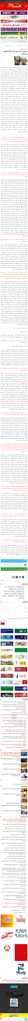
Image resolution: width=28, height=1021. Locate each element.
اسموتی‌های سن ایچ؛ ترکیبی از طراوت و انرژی (11, 810)
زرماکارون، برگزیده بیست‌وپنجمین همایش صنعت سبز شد (10, 759)
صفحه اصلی (24, 41)
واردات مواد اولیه (12, 586)
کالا (15, 589)
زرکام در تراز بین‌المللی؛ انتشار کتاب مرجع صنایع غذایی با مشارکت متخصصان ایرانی (14, 896)
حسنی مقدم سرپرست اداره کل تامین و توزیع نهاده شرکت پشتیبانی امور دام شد (14, 702)
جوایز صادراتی (21, 596)
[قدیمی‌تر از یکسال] (24, 807)
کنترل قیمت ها (21, 589)
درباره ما (21, 1)
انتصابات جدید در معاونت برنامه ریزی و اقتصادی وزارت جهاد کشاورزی (14, 710)
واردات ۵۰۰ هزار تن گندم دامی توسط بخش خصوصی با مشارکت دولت (15, 865)
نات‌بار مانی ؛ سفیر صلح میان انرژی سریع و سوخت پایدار (11, 794)
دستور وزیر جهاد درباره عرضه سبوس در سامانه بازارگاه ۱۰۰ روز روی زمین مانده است (14, 903)
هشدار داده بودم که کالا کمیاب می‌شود (15, 52)
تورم (16, 596)
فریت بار (25, 782)
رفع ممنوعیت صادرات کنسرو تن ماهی (18, 835)
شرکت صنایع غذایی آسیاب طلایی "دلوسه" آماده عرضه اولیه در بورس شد (13, 888)
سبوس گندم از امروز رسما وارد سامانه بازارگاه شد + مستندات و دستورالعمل (13, 892)
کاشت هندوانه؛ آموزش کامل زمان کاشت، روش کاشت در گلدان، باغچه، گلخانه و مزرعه (14, 724)
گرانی (6, 586)
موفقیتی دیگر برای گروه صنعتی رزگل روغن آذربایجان (16, 803)
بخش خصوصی (11, 596)
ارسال (3, 623)
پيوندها (13, 1)
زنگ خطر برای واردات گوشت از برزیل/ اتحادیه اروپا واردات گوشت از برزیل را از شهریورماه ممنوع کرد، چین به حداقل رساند (13, 737)
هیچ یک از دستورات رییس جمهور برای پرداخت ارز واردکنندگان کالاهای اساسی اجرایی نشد (13, 745)
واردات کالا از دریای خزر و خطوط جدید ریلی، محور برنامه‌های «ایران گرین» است (14, 861)
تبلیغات (7, 1)
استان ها (25, 978)
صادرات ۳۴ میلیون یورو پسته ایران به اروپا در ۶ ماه (11, 764)
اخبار (20, 41)
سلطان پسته (14, 593)
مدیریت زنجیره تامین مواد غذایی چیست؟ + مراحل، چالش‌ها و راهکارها (13, 840)
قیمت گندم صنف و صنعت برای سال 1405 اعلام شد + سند (14, 732)
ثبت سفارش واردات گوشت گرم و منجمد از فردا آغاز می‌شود (14, 837)
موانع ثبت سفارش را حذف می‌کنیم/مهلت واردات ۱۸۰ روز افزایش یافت (14, 881)
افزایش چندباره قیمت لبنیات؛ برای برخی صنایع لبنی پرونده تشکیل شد (11, 774)
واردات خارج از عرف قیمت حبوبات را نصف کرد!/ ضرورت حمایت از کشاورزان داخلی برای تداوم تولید (15, 853)
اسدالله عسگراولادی (20, 586)
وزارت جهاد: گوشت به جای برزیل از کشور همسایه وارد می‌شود (13, 727)
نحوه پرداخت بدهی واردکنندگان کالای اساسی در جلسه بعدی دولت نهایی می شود (14, 877)
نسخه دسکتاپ (14, 986)
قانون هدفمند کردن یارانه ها (9, 591)
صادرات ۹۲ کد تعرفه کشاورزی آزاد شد (18, 910)
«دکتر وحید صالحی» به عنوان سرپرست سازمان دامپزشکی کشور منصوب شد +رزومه (14, 707)
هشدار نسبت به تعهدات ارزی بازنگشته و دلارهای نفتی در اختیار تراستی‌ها (14, 885)
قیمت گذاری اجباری (20, 591)
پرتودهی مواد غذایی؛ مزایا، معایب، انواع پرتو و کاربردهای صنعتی (14, 741)
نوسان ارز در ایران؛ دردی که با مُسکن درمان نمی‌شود (15, 848)
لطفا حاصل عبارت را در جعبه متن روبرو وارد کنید (18, 618)
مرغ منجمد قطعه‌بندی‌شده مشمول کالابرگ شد (16, 856)
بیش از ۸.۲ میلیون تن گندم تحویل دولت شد (17, 845)
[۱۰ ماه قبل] (24, 800)
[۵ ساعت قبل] (24, 760)
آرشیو (10, 1)
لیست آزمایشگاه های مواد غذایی (20, 784)
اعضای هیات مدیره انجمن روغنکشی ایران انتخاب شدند (15, 730)
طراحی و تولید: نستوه (12, 1012)
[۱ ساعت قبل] (24, 754)
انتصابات (25, 699)
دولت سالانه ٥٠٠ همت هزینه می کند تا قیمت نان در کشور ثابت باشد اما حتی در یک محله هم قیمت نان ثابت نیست (14, 874)
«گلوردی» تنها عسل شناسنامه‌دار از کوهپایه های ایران (10, 806)
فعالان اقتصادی (21, 593)
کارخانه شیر (11, 589)
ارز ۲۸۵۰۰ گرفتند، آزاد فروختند (20, 913)
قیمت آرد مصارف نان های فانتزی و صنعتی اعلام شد (15, 747)
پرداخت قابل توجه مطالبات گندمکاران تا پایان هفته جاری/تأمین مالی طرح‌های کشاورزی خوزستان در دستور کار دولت (14, 981)
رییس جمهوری (7, 593)
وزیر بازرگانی (21, 598)
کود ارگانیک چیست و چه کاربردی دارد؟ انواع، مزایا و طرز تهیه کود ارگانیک (14, 734)
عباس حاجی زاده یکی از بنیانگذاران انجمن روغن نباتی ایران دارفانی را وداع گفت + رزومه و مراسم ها (14, 721)
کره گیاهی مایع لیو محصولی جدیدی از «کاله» (11, 789)
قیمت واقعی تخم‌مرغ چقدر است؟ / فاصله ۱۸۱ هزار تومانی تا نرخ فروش (14, 907)
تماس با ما (17, 1)
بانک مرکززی (4, 596)
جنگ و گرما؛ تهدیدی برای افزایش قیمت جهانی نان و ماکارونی (13, 843)
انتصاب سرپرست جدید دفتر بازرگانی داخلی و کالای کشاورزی (14, 705)
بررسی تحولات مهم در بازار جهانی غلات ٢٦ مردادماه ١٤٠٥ (14, 858)
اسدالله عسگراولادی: (23, 49)
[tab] (14, 715)
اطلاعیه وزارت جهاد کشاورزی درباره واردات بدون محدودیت (14, 850)
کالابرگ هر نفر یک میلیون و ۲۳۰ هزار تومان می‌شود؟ (11, 769)
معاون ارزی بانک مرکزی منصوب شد (19, 713)
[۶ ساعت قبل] (24, 765)
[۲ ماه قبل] (24, 790)
